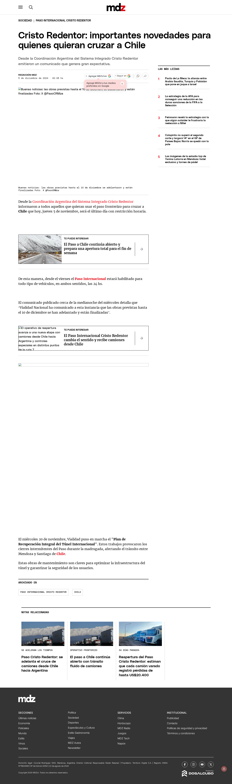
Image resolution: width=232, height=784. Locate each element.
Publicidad (173, 718)
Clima (121, 718)
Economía (24, 723)
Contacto (172, 723)
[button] (20, 7)
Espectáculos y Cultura (81, 727)
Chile (77, 592)
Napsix (122, 743)
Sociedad (25, 20)
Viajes (71, 737)
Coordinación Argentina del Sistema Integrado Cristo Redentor (82, 202)
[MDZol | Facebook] (185, 764)
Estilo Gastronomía (79, 732)
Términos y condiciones (181, 733)
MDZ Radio (124, 728)
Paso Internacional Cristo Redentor (43, 592)
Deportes (73, 722)
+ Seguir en (120, 76)
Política (72, 712)
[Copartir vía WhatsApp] (138, 76)
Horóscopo (124, 723)
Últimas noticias (27, 718)
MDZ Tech (124, 738)
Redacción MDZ (27, 75)
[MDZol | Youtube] (202, 764)
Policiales (23, 728)
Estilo (21, 738)
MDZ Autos (74, 742)
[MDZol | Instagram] (193, 764)
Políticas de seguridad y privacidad (187, 728)
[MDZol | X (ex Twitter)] (210, 764)
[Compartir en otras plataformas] (145, 76)
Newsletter (74, 747)
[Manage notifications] (224, 769)
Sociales (23, 748)
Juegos (122, 733)
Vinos (21, 743)
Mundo (22, 733)
